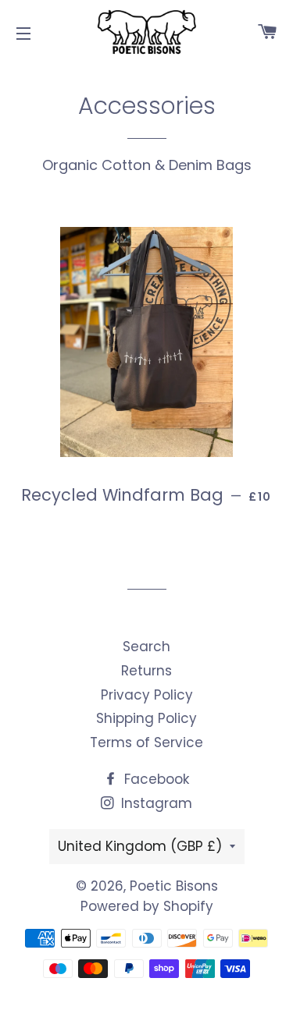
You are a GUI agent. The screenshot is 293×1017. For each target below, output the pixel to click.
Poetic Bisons (174, 886)
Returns (146, 670)
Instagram (154, 803)
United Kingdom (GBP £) (140, 846)
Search (146, 646)
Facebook (154, 779)
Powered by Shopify (146, 906)
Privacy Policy (147, 695)
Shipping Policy (146, 718)
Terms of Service (146, 742)
